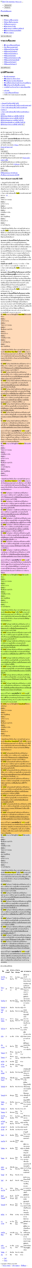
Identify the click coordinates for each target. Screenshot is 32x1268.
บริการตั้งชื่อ (4, 170)
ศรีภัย (2, 1214)
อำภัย (2, 1129)
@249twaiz (16, 164)
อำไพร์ (3, 1127)
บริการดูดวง (4, 151)
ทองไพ (3, 1141)
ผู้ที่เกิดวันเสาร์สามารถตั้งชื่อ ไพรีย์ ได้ (12, 124)
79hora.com (18, 1)
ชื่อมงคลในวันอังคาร (11, 53)
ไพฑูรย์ (3, 1095)
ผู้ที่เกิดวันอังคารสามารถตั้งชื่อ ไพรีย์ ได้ (12, 118)
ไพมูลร (3, 1053)
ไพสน (2, 1158)
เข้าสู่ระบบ (7, 7)
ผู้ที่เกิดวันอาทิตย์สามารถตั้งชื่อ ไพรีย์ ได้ (12, 116)
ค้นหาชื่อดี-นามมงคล (11, 22)
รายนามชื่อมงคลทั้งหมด (12, 45)
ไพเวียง (3, 1001)
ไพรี (2, 1180)
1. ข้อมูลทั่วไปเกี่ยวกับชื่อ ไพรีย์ (10, 103)
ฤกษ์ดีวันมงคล (6, 67)
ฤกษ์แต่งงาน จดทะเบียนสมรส (14, 80)
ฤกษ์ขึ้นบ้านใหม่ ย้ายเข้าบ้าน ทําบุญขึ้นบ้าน (18, 83)
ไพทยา (3, 1057)
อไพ (2, 1036)
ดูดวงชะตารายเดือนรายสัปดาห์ (14, 28)
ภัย (2, 1254)
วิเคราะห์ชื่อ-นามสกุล (11, 20)
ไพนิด (2, 1252)
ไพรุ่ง (5, 1260)
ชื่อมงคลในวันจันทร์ (11, 51)
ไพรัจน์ (3, 1007)
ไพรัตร (3, 1109)
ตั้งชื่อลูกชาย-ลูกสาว (10, 24)
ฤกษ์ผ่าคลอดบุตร (10, 76)
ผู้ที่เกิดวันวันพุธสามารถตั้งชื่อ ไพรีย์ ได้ (12, 120)
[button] (6, 11)
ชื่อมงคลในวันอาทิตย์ (11, 49)
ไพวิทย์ (3, 1086)
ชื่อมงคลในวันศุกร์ (10, 62)
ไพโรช (3, 1028)
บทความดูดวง (9, 32)
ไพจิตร (3, 1148)
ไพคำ (2, 1135)
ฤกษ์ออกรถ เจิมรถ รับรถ (13, 78)
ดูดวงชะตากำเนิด (10, 26)
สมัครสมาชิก (8, 5)
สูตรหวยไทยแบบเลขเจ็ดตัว (13, 30)
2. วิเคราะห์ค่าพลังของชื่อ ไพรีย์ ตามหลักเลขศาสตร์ (16, 105)
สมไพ (2, 1061)
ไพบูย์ (2, 1175)
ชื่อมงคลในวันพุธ (10, 55)
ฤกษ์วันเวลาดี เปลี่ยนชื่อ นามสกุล (15, 85)
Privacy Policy (7, 1265)
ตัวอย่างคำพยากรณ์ (6, 147)
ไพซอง (3, 1112)
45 (7, 195)
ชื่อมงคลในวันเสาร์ (11, 64)
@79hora (15, 145)
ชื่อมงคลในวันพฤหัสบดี (12, 60)
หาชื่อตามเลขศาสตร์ (11, 47)
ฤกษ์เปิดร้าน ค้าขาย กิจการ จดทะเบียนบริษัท (17, 87)
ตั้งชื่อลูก (23, 1265)
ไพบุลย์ (3, 1205)
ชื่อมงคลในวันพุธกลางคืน (13, 58)
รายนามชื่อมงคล (6, 36)
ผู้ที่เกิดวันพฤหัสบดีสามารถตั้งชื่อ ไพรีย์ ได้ (13, 122)
